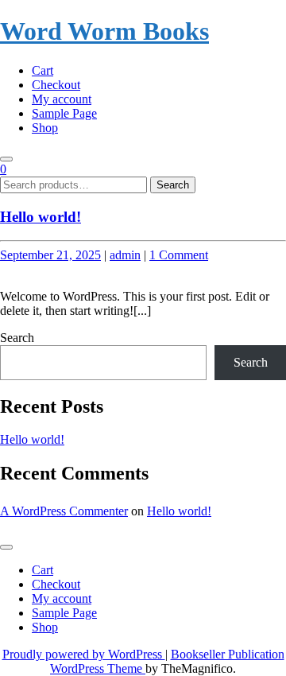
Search (173, 185)
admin (125, 255)
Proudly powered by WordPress (83, 654)
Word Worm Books (104, 31)
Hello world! (40, 216)
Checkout (56, 84)
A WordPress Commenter (64, 511)
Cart (42, 70)
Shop (45, 127)
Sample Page (64, 113)
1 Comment (178, 255)
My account (61, 99)
